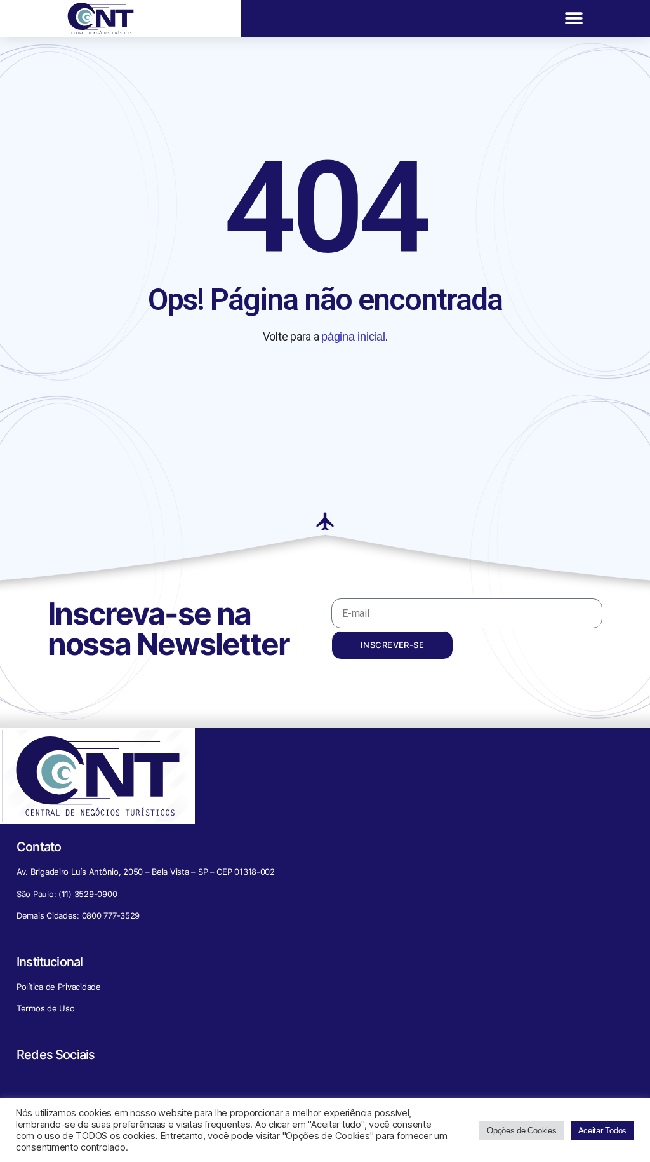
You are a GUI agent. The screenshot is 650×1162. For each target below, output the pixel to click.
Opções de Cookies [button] (521, 1130)
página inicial (353, 336)
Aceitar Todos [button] (602, 1130)
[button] (574, 18)
